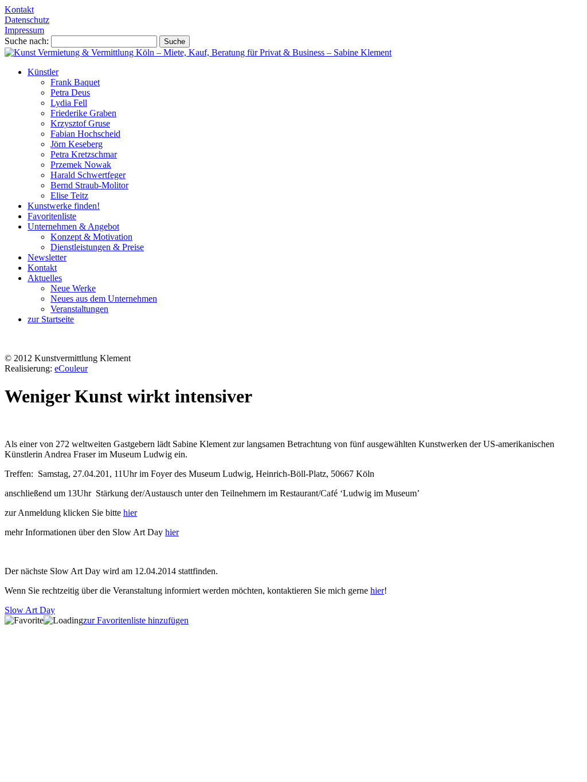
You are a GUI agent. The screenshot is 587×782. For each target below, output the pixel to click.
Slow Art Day (30, 610)
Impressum (24, 30)
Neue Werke (73, 288)
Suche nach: (27, 41)
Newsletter (47, 257)
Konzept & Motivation (91, 237)
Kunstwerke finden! (64, 206)
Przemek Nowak (80, 164)
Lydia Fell (68, 103)
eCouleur (71, 368)
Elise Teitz (69, 195)
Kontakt (19, 9)
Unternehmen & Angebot (73, 226)
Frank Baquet (75, 82)
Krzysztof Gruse (80, 123)
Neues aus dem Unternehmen (103, 298)
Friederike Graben (83, 113)
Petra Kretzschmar (83, 154)
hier (130, 513)
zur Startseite (51, 319)
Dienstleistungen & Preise (97, 247)
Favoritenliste (52, 216)
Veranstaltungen (79, 309)
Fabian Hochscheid (85, 134)
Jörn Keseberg (76, 144)
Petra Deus (70, 92)
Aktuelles (45, 278)
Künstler (43, 72)
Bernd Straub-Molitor (89, 185)
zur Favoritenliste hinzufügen (136, 620)
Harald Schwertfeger (88, 175)
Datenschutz (27, 20)
